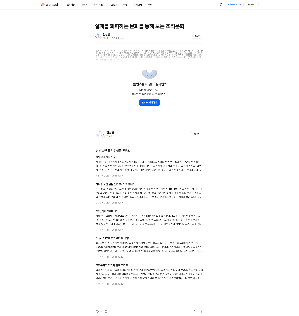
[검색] (221, 5)
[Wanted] (53, 4)
